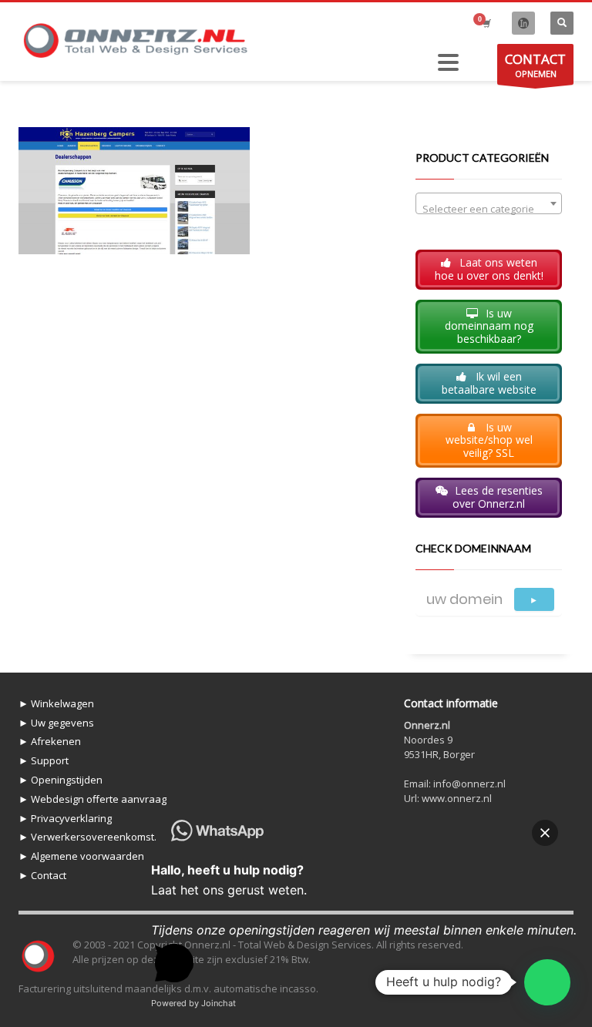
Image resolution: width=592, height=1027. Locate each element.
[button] (547, 982)
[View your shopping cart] (485, 23)
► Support (43, 760)
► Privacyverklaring (65, 818)
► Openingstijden (60, 780)
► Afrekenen (49, 741)
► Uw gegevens (56, 723)
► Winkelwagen (56, 703)
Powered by (193, 1003)
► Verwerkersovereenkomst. (87, 837)
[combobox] (488, 203)
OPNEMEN (535, 64)
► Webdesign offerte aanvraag (92, 799)
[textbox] (488, 209)
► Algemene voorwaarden (81, 856)
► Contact (42, 875)
